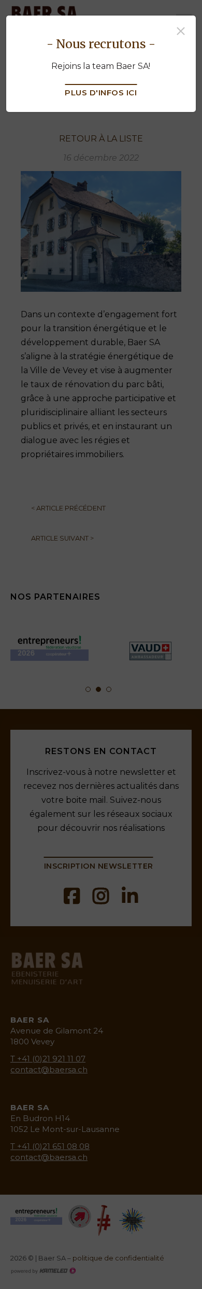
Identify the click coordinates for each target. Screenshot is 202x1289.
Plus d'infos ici (101, 92)
